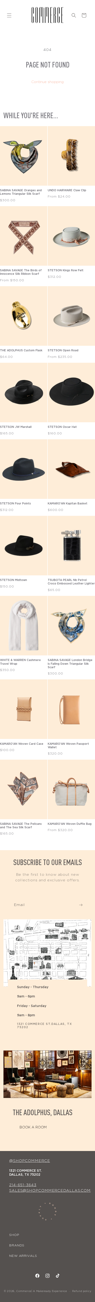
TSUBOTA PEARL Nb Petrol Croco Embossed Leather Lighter (71, 582)
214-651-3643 (22, 1185)
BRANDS (16, 1245)
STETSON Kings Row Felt (65, 270)
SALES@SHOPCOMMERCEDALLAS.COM (50, 1190)
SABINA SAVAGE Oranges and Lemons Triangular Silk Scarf (21, 192)
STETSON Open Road (63, 350)
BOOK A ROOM (33, 1127)
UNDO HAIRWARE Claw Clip (67, 190)
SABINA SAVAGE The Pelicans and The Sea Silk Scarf (21, 825)
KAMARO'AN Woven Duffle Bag (70, 823)
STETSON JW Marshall (16, 427)
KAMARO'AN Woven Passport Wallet (68, 745)
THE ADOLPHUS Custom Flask (21, 350)
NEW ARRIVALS (23, 1256)
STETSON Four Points (15, 503)
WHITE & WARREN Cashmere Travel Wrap (20, 662)
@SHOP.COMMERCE (29, 1161)
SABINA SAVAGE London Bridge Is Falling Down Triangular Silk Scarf (70, 663)
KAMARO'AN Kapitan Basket (67, 503)
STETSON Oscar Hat (62, 427)
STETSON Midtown (13, 580)
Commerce (23, 1291)
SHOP (14, 1235)
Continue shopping (47, 82)
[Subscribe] (81, 905)
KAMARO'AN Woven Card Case (21, 743)
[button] (9, 15)
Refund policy (81, 1291)
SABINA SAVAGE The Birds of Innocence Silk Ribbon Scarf (21, 272)
